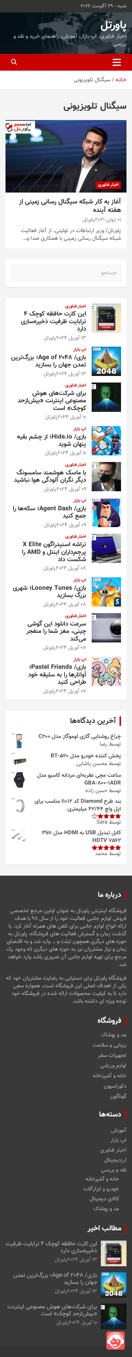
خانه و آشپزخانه (109, 1076)
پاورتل (113, 25)
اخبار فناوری (108, 185)
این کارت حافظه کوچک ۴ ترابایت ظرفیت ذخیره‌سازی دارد (53, 321)
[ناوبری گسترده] (116, 62)
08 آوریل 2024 (71, 568)
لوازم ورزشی (113, 1066)
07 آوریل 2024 (71, 648)
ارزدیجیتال (115, 1160)
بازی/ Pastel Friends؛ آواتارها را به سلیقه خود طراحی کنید (57, 675)
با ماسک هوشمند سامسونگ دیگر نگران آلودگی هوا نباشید (50, 476)
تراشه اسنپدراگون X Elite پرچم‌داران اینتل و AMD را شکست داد (54, 552)
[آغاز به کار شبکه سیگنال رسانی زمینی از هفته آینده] (66, 156)
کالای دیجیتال (104, 1199)
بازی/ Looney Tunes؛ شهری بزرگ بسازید (49, 592)
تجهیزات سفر (112, 1056)
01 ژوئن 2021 (108, 220)
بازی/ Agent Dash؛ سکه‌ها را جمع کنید (49, 512)
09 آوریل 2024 (71, 489)
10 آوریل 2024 (72, 417)
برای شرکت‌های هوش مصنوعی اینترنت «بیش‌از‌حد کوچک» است (52, 401)
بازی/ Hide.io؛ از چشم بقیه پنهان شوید (51, 440)
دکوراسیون (115, 1086)
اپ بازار (79, 350)
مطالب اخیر (104, 1228)
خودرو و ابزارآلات (101, 1189)
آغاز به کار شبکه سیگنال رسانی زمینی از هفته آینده (70, 206)
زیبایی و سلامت (109, 1045)
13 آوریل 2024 (71, 338)
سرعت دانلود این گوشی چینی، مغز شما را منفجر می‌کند (56, 631)
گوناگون (118, 1097)
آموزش (118, 1130)
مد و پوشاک (113, 1035)
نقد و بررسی (113, 1170)
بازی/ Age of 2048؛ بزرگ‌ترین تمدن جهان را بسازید (48, 361)
